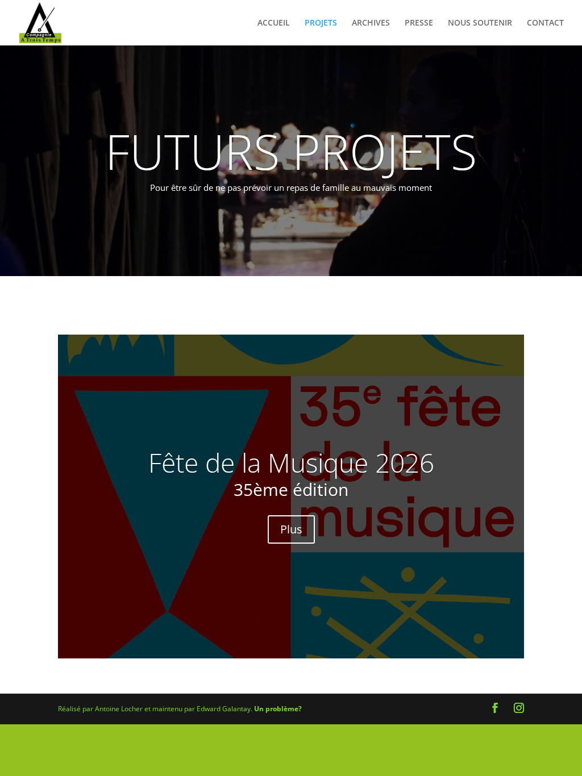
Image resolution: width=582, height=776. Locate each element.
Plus (291, 529)
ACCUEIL (273, 23)
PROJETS (321, 23)
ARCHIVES (371, 23)
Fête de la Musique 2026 (291, 462)
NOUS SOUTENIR (480, 23)
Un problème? (278, 709)
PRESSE (419, 23)
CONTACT (545, 23)
